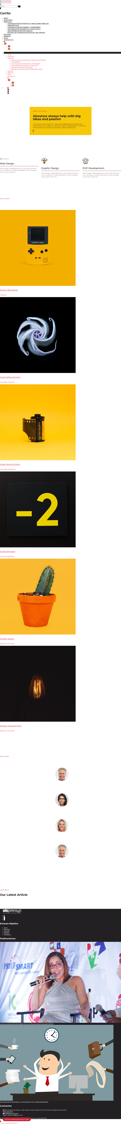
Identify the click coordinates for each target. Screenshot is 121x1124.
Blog (6, 38)
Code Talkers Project (10, 377)
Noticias (7, 34)
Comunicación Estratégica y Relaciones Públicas (28, 23)
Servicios (8, 22)
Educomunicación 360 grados (20, 31)
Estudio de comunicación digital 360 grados (26, 32)
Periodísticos (13, 25)
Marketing (11, 469)
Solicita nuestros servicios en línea (17, 1119)
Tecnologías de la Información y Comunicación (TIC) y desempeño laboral (24, 1102)
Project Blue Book (9, 290)
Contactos (8, 40)
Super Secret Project (10, 464)
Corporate (3, 382)
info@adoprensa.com (11, 1113)
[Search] (19, 6)
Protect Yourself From (11, 726)
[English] (9, 47)
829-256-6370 (8, 1112)
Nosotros (8, 20)
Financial (3, 295)
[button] (9, 1123)
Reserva (7, 36)
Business (3, 643)
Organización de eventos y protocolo (24, 29)
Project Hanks (7, 639)
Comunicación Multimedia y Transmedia (24, 27)
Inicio (6, 18)
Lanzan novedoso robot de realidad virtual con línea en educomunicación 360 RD (27, 1024)
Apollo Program (7, 551)
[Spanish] (5, 44)
